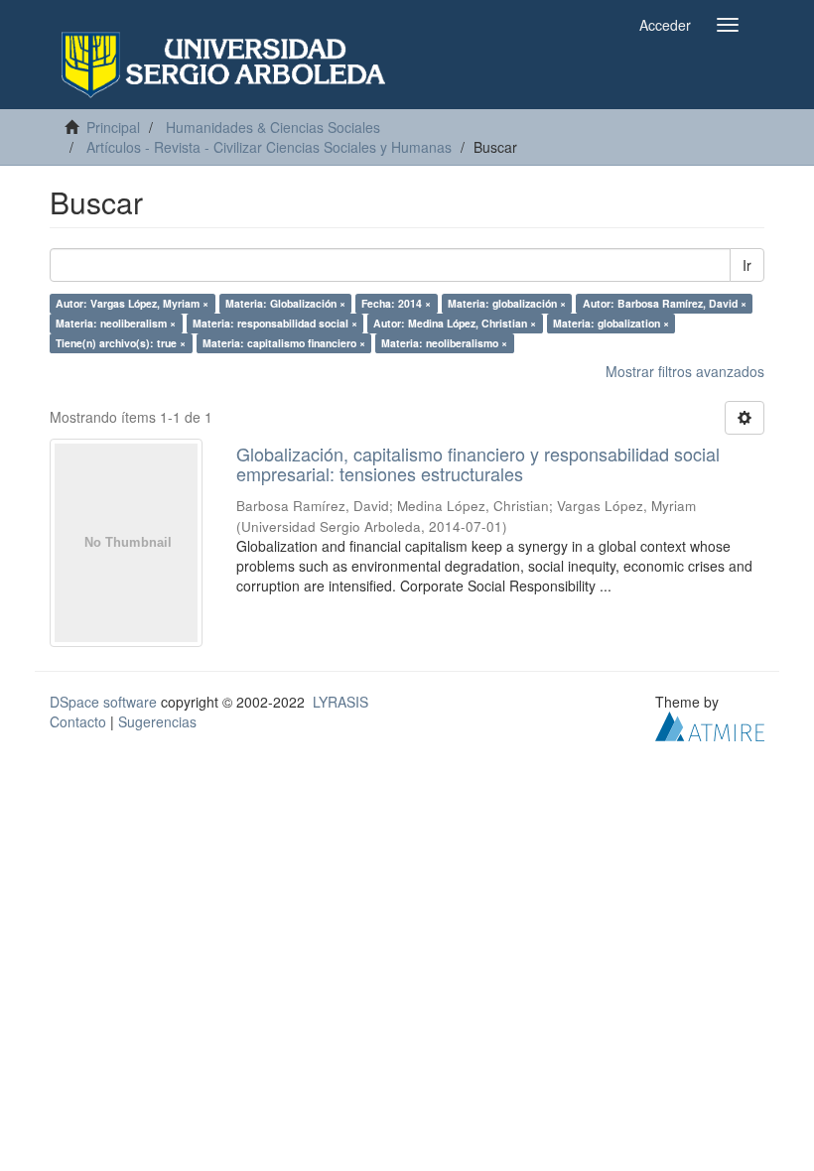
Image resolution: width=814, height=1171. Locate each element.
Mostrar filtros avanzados (685, 371)
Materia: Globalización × (285, 303)
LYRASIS (340, 702)
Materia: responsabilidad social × (275, 323)
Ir (747, 265)
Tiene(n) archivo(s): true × (121, 342)
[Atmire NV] (709, 724)
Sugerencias (157, 721)
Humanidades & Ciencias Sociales (273, 127)
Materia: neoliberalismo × (444, 342)
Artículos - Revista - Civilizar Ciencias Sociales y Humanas (269, 147)
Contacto (78, 721)
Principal (113, 127)
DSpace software (103, 702)
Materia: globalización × (507, 303)
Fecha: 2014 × (396, 303)
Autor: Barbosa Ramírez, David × (664, 303)
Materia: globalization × (611, 323)
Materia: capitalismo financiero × (284, 342)
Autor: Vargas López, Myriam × (132, 303)
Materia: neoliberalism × (116, 323)
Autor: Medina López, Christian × (454, 323)
